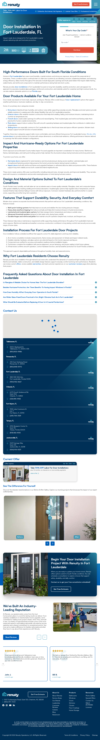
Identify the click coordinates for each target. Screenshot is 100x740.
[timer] (77, 20)
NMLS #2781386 (89, 704)
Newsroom (56, 715)
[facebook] (3, 705)
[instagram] (7, 705)
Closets (71, 705)
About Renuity (57, 696)
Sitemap (95, 735)
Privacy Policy (69, 56)
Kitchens (72, 703)
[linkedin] (14, 705)
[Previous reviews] (39, 637)
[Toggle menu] (95, 4)
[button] (49, 321)
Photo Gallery (90, 696)
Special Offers (90, 698)
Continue (76, 50)
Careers (55, 710)
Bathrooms (73, 696)
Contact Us (89, 701)
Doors (71, 701)
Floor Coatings (74, 708)
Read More (90, 669)
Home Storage (74, 710)
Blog (54, 712)
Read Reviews (11, 637)
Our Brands (56, 701)
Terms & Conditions (82, 56)
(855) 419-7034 (9, 702)
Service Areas (57, 698)
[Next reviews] (45, 637)
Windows (72, 698)
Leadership (56, 703)
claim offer (33, 473)
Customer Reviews (55, 706)
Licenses (89, 707)
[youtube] (10, 705)
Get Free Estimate (81, 4)
